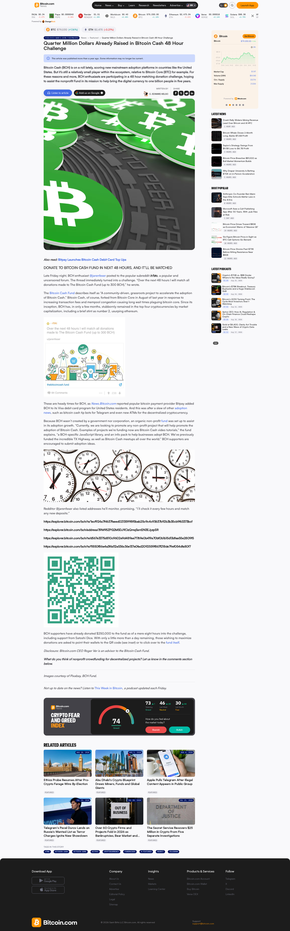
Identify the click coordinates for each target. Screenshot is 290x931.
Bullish (179, 729)
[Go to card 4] (236, 105)
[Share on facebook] (175, 93)
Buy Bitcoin (193, 889)
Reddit (160, 851)
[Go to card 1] (226, 105)
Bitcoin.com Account (198, 878)
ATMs (47, 851)
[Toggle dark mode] (223, 5)
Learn (132, 5)
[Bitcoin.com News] (44, 5)
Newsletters (159, 5)
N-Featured (146, 851)
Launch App (247, 5)
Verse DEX (192, 894)
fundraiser (130, 851)
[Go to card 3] (233, 105)
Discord (230, 889)
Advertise (175, 5)
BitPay (95, 851)
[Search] (232, 5)
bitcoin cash (61, 851)
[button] (102, 93)
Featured (94, 37)
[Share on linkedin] (192, 93)
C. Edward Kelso (158, 94)
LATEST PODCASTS (221, 269)
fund (164, 421)
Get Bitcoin (249, 36)
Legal (112, 899)
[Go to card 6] (243, 105)
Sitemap (113, 904)
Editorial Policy (117, 894)
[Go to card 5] (240, 105)
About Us (114, 878)
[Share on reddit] (186, 93)
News (108, 5)
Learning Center (156, 889)
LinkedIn (230, 894)
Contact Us (115, 883)
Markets (152, 883)
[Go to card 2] (230, 105)
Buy (120, 5)
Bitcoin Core (80, 851)
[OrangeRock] (48, 21)
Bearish (156, 729)
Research (144, 5)
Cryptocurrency (111, 851)
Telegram (173, 851)
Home (98, 5)
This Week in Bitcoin (108, 688)
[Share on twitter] (181, 93)
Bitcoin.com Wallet (197, 883)
